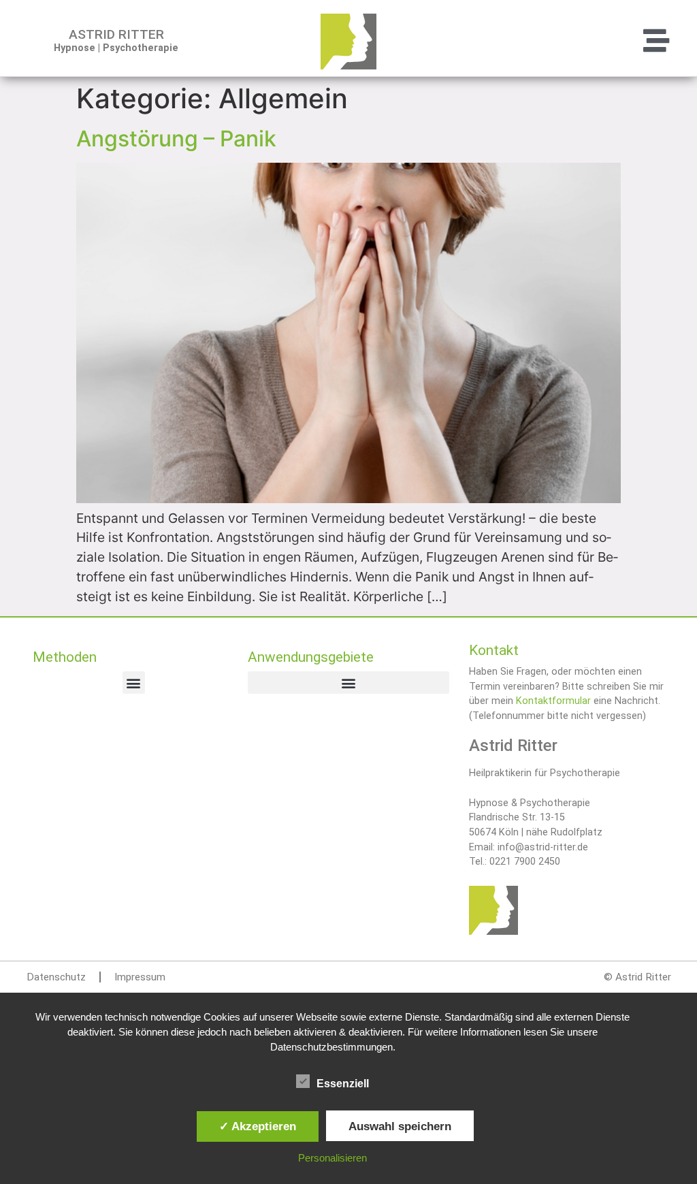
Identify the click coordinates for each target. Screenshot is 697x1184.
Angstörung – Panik (176, 138)
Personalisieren (332, 1158)
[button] (574, 41)
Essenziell (343, 1083)
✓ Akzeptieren (257, 1126)
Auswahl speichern (399, 1126)
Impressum (139, 977)
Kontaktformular (553, 701)
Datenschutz (56, 977)
